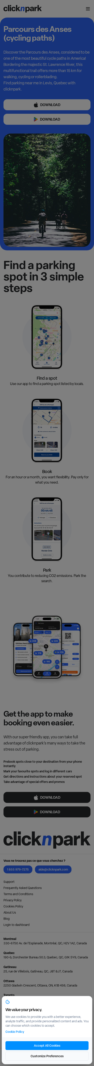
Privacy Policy (12, 900)
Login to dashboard (16, 925)
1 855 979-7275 (18, 869)
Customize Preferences (47, 1056)
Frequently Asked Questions (22, 888)
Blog (6, 919)
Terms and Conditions (18, 894)
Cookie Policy (14, 1032)
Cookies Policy (13, 906)
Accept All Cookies (47, 1045)
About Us (9, 912)
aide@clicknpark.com (53, 869)
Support (8, 882)
